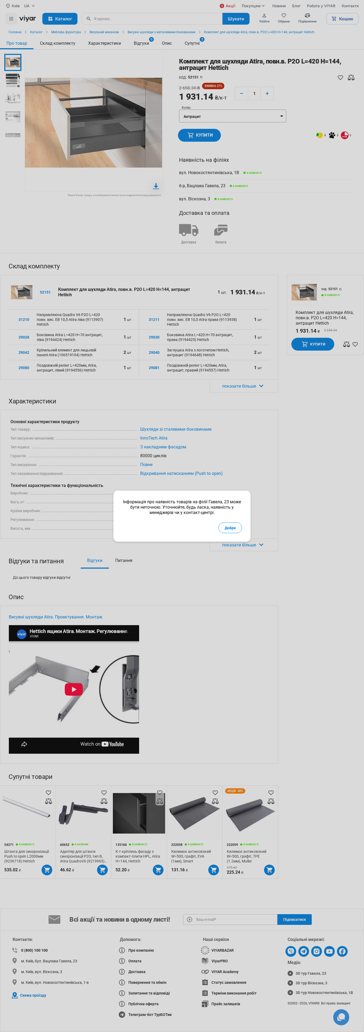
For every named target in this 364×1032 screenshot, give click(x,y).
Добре (230, 528)
